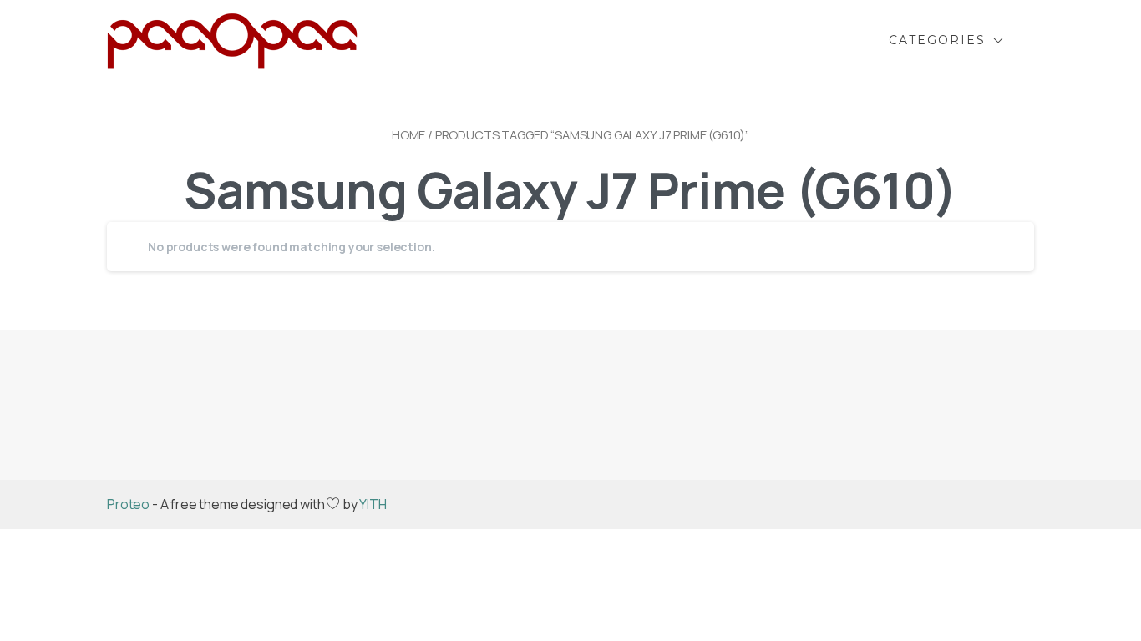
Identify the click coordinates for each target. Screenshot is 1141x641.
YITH (372, 504)
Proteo (128, 504)
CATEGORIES (937, 40)
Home (408, 134)
